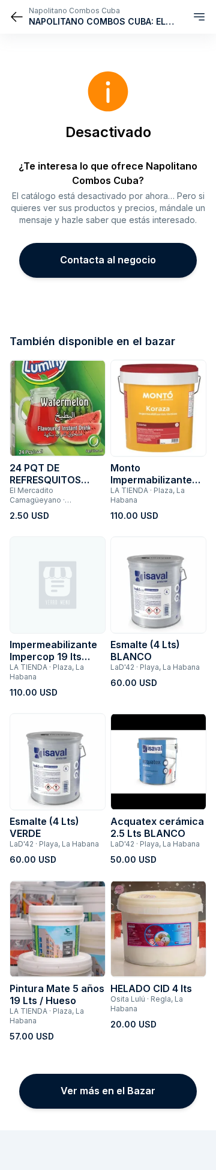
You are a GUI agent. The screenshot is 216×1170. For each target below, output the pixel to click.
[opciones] (199, 17)
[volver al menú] (17, 17)
